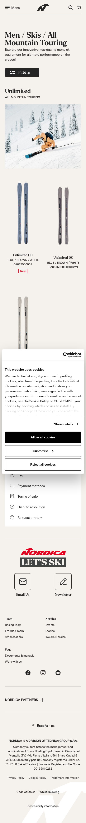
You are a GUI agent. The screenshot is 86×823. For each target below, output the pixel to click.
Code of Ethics (25, 792)
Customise (40, 451)
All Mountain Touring (36, 39)
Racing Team (13, 624)
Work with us (13, 661)
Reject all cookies (43, 464)
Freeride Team (14, 631)
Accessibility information (43, 806)
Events (50, 624)
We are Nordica (56, 637)
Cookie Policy (37, 777)
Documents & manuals (19, 655)
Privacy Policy (15, 777)
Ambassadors (14, 637)
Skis (35, 35)
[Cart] (79, 7)
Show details (63, 424)
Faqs (8, 649)
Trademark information (64, 777)
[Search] (70, 7)
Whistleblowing (49, 792)
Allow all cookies (43, 437)
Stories (50, 631)
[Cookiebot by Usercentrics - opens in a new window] (63, 355)
